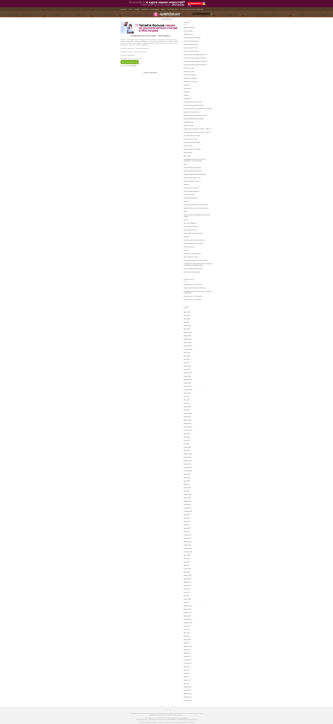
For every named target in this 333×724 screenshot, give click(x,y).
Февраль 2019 (188, 606)
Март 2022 (187, 491)
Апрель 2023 (187, 447)
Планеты (186, 201)
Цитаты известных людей (191, 257)
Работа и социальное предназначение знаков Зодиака (197, 215)
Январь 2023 (187, 457)
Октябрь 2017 (187, 660)
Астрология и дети (189, 68)
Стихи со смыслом (189, 247)
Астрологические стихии (190, 48)
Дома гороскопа (188, 145)
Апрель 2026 (187, 325)
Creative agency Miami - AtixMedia (185, 722)
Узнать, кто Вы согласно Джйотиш (192, 9)
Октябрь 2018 (187, 619)
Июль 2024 (187, 396)
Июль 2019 (187, 592)
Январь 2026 (187, 335)
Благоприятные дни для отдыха (193, 102)
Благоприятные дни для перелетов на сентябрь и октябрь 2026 (198, 292)
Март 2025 (187, 369)
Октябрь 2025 (187, 346)
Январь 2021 (187, 538)
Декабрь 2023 (187, 420)
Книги (185, 164)
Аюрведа (186, 95)
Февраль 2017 (188, 687)
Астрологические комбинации (192, 37)
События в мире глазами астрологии (194, 240)
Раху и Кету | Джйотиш (190, 223)
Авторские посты (188, 34)
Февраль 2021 (188, 535)
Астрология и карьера (190, 75)
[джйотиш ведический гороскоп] (166, 15)
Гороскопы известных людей (192, 135)
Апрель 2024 (187, 406)
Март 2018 (187, 643)
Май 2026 (186, 322)
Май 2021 (186, 525)
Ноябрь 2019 (187, 585)
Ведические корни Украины (191, 112)
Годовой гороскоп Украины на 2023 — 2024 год (197, 132)
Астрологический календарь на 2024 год (195, 64)
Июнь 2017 (187, 673)
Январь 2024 (187, 416)
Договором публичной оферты (148, 722)
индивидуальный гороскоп (166, 713)
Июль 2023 (187, 437)
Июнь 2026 (187, 319)
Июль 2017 (187, 670)
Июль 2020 (187, 558)
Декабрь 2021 (187, 501)
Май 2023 (186, 444)
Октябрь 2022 (187, 467)
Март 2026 (187, 329)
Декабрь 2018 (187, 612)
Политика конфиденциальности (167, 722)
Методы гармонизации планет (192, 177)
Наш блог (123, 9)
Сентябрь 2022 (188, 471)
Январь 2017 (187, 690)
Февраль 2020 (188, 575)
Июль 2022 (187, 477)
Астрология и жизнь (189, 71)
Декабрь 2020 (187, 541)
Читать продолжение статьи (130, 62)
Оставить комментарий (150, 72)
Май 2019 (186, 595)
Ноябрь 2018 (187, 616)
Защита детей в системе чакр (192, 149)
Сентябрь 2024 (188, 389)
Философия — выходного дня (192, 253)
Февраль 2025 (188, 373)
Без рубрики (187, 98)
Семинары (187, 236)
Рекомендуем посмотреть (191, 226)
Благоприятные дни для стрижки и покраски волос (198, 108)
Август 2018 (187, 626)
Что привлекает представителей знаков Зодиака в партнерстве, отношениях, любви (198, 264)
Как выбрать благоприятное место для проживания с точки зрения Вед (195, 160)
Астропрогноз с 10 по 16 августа (193, 299)
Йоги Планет (187, 156)
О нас (130, 9)
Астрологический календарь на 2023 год (195, 61)
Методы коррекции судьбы (191, 181)
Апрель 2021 (187, 528)
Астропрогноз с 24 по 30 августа (193, 284)
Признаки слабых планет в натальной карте (196, 208)
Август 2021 (187, 514)
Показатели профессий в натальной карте (196, 204)
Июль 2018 (187, 629)
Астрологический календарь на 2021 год (195, 54)
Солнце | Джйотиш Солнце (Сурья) (193, 243)
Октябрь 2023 (187, 427)
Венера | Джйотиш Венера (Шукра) (193, 118)
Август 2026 (187, 312)
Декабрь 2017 (187, 653)
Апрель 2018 (187, 639)
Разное (186, 220)
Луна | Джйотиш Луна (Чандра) (192, 167)
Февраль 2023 (188, 454)
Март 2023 (187, 450)
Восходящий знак (189, 122)
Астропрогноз (166, 19)
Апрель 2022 (187, 487)
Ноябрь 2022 (187, 464)
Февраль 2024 (188, 413)
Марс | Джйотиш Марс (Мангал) (193, 171)
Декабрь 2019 (187, 582)
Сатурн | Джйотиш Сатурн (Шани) (193, 233)
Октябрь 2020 (187, 548)
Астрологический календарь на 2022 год (195, 58)
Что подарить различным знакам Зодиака (195, 260)
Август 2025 (187, 352)
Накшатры (186, 184)
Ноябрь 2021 (187, 504)
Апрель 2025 (187, 366)
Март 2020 (187, 572)
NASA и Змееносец (189, 27)
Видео (163, 9)
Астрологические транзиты (191, 51)
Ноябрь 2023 (187, 423)
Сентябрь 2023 (188, 430)
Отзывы (136, 9)
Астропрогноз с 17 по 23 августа (193, 296)
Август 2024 (187, 393)
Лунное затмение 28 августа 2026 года (195, 288)
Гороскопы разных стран (191, 139)
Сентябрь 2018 (188, 622)
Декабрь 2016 (187, 693)
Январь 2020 (187, 579)
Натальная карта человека (191, 188)
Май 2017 (186, 677)
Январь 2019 (187, 609)
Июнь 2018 (187, 633)
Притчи (186, 211)
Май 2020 (186, 565)
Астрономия (187, 85)
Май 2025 (186, 362)
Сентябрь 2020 (188, 552)
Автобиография (188, 31)
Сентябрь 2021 (188, 511)
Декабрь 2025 (187, 339)
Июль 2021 (187, 518)
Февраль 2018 (188, 646)
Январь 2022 (187, 498)
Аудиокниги (187, 91)
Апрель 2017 (187, 680)
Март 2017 (187, 683)
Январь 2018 (187, 649)
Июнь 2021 (187, 521)
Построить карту (172, 9)
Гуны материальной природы (192, 142)
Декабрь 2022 (187, 460)
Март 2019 (187, 602)
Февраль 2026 (188, 332)
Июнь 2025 (187, 359)
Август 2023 (187, 433)
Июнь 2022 (187, 481)
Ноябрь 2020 (187, 545)
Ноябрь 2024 (187, 383)
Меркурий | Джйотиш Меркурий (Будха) (195, 174)
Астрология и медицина (190, 78)
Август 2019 (187, 589)
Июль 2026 (187, 315)
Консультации (154, 9)
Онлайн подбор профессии (191, 191)
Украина (186, 250)
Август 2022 (187, 474)
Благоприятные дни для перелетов (194, 105)
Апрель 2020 (187, 568)
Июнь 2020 (187, 562)
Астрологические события (191, 44)
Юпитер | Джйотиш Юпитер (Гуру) (193, 268)
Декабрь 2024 (187, 379)
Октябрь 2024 (187, 386)
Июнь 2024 (187, 400)
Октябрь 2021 (187, 508)
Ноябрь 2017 (187, 656)
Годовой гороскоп (189, 125)
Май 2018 (186, 636)
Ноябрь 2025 (187, 342)
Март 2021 (187, 531)
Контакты (145, 9)
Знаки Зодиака (188, 152)
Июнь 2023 (187, 440)
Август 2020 (187, 555)
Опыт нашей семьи (189, 194)
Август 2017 (187, 666)
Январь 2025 (187, 376)
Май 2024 (186, 403)
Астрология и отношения (191, 81)
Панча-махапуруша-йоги (191, 198)
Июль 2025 (187, 356)
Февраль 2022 (188, 494)
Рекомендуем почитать (190, 230)
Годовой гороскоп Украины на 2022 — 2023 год (197, 129)
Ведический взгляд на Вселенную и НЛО (195, 115)
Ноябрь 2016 (187, 697)
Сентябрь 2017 (188, 663)
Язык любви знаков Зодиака (191, 272)
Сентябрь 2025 (188, 349)
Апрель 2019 (187, 599)
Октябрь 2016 (187, 700)
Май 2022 (186, 484)
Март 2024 (187, 410)
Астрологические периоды (191, 41)
